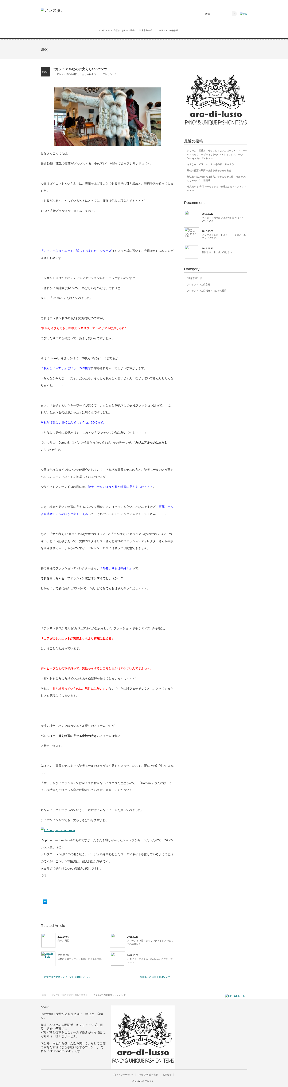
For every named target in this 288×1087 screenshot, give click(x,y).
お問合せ (167, 1075)
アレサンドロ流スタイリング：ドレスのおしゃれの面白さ (150, 942)
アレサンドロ (110, 74)
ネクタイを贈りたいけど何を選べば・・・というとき (224, 219)
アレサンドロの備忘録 (167, 30)
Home (43, 995)
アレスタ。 (150, 1081)
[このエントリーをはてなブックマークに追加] (45, 902)
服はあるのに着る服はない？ (155, 977)
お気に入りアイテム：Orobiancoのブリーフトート (150, 960)
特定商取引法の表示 (148, 1075)
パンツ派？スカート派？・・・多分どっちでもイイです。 (224, 236)
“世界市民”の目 (146, 30)
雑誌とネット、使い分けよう (217, 252)
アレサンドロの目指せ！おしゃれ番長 (117, 30)
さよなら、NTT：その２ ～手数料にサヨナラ (210, 164)
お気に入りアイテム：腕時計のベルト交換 (80, 959)
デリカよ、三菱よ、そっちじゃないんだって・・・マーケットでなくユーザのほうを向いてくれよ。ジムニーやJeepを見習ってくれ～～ (217, 154)
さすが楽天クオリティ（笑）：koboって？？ (67, 977)
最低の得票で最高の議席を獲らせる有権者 (209, 170)
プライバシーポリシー (122, 1075)
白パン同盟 (63, 940)
